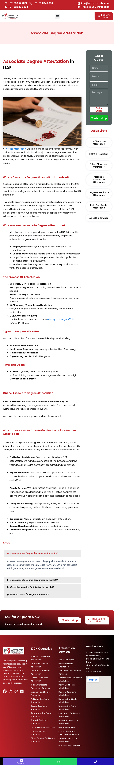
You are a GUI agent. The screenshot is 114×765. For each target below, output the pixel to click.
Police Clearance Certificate (99, 165)
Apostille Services (98, 217)
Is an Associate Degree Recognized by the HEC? (34, 580)
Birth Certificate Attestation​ (98, 206)
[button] (57, 16)
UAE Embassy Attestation (99, 142)
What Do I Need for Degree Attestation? (29, 594)
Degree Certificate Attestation (99, 194)
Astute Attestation (16, 148)
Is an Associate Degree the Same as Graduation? (34, 553)
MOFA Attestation (98, 153)
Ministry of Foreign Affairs (61, 319)
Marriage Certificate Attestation (99, 179)
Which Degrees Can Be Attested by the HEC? (32, 587)
